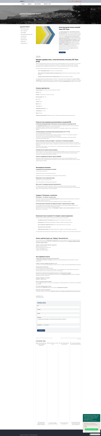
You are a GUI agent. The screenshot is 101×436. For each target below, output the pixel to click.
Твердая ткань (23, 41)
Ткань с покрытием (24, 30)
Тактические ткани (24, 39)
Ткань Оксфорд (23, 32)
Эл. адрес (85, 426)
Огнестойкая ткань (24, 43)
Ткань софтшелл (23, 37)
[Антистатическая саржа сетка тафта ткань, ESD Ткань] (52, 382)
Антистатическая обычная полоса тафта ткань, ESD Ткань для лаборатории (75, 423)
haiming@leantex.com (46, 1)
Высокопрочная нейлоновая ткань (26, 34)
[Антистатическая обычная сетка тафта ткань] (64, 382)
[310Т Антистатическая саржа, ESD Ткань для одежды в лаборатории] (41, 382)
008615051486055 (38, 1)
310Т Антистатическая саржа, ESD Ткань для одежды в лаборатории (41, 423)
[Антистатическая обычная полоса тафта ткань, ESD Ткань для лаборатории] (75, 382)
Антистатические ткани (27, 16)
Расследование (62, 52)
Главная (21, 16)
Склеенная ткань (24, 36)
